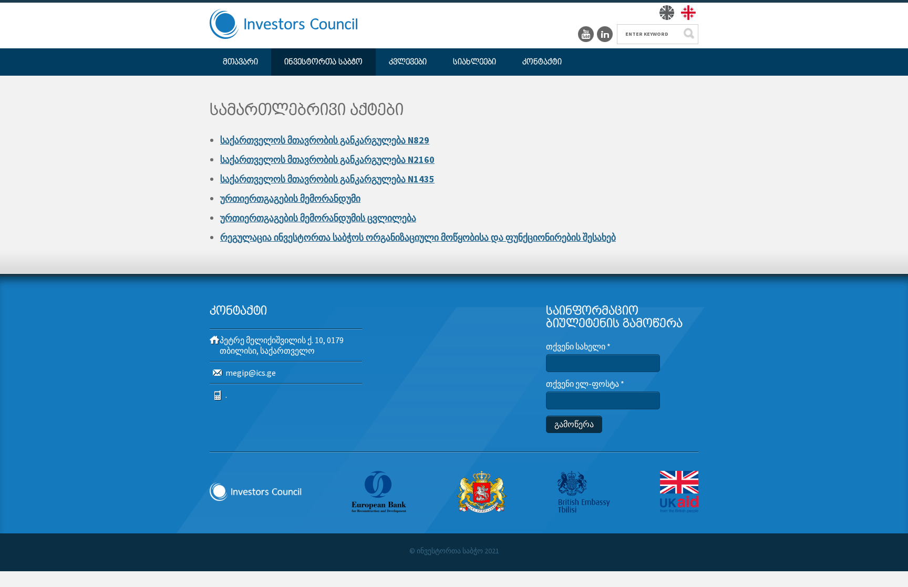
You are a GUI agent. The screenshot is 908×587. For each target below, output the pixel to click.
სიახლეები (474, 62)
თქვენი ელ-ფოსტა (585, 383)
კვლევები (408, 62)
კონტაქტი (542, 62)
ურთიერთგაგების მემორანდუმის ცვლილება (318, 218)
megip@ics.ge (250, 372)
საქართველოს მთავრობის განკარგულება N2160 (327, 159)
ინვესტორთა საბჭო (323, 62)
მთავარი (240, 62)
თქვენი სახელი (578, 346)
